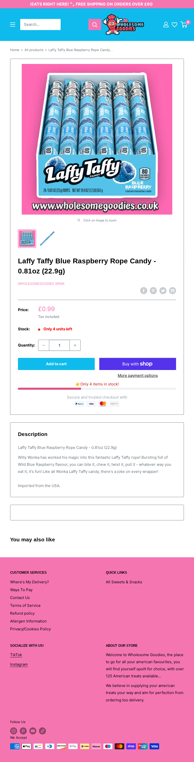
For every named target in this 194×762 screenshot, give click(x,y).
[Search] (94, 24)
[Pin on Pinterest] (153, 290)
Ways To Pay (21, 589)
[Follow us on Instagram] (13, 730)
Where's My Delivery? (29, 582)
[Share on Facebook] (143, 290)
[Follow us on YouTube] (32, 730)
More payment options (138, 375)
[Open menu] (12, 24)
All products (34, 50)
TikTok (16, 654)
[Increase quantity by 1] (75, 345)
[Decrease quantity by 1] (43, 345)
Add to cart (56, 363)
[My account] (165, 24)
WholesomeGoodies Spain (41, 284)
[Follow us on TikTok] (42, 730)
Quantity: (26, 345)
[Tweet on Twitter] (162, 290)
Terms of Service (25, 605)
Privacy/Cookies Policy (30, 629)
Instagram (19, 664)
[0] (184, 24)
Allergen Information (28, 621)
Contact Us (20, 597)
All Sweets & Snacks (124, 582)
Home (14, 50)
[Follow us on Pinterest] (23, 730)
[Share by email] (172, 290)
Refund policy (22, 613)
